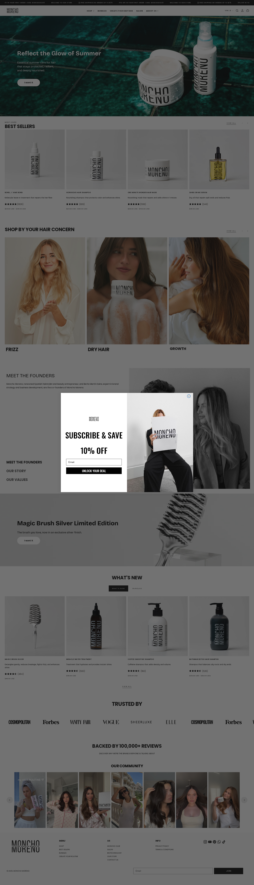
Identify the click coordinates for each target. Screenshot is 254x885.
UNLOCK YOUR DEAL (94, 470)
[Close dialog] (188, 396)
